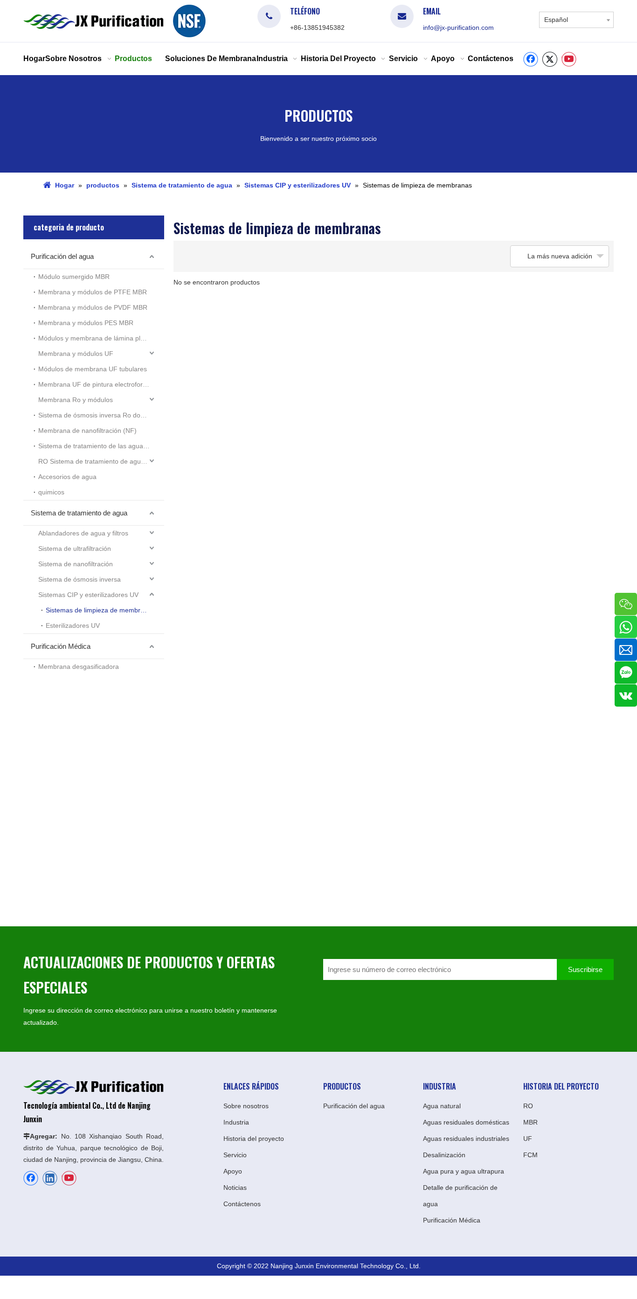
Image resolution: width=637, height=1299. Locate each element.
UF (527, 1138)
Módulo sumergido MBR (74, 276)
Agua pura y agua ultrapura (463, 1171)
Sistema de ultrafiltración (74, 548)
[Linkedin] (49, 1178)
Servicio (235, 1155)
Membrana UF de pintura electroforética (97, 384)
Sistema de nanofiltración (75, 564)
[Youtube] (568, 59)
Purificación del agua (62, 256)
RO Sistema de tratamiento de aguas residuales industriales (101, 461)
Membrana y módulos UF (75, 353)
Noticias (235, 1187)
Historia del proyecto (253, 1138)
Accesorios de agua (67, 476)
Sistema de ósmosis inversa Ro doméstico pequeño (101, 415)
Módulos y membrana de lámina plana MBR (101, 338)
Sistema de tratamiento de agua (79, 513)
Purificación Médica (60, 646)
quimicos (51, 492)
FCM (530, 1155)
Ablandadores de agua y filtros (83, 533)
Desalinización (444, 1155)
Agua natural (442, 1106)
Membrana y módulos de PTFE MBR (92, 292)
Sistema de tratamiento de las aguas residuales (101, 446)
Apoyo (232, 1171)
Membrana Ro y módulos (75, 399)
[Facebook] (530, 59)
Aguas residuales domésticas (466, 1122)
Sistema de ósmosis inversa (79, 579)
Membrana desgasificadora (78, 666)
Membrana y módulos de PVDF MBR (92, 307)
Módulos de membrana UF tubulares (92, 369)
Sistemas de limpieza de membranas (100, 610)
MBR (530, 1122)
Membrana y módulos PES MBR (85, 322)
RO (528, 1106)
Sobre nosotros (246, 1106)
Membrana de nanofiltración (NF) (87, 430)
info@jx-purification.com (458, 27)
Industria (236, 1122)
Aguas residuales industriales (466, 1138)
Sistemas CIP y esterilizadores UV (88, 594)
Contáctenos (242, 1204)
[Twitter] (549, 59)
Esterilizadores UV (73, 625)
